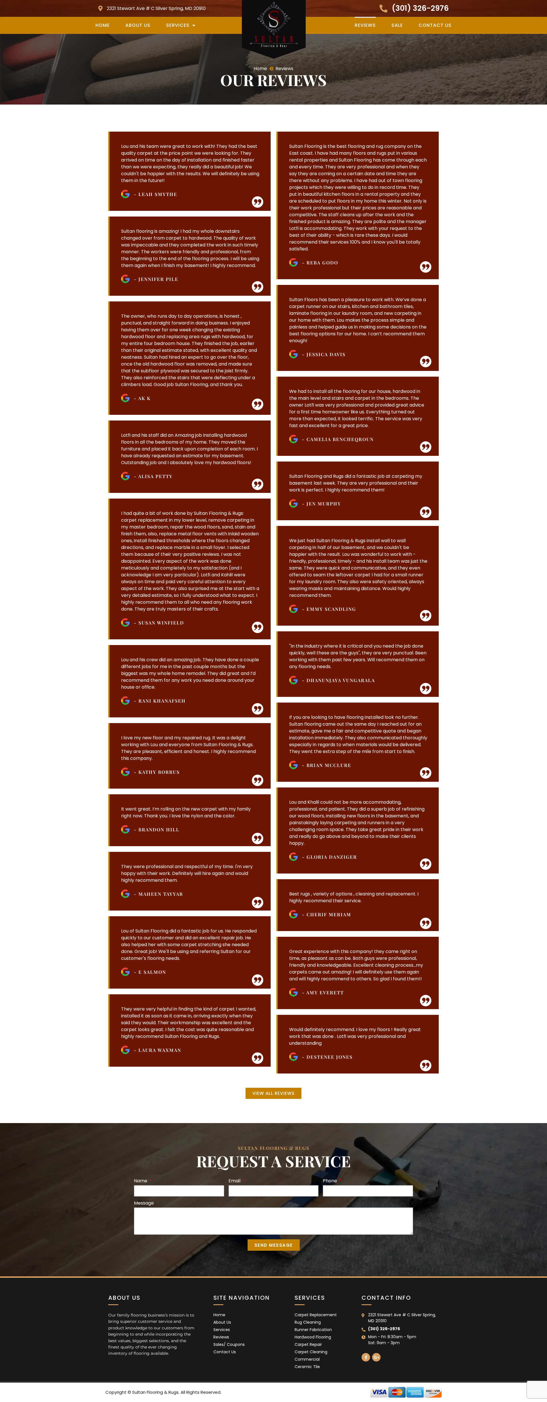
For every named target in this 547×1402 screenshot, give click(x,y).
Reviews (365, 25)
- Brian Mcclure (326, 765)
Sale (397, 25)
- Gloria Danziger (329, 857)
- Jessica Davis (324, 354)
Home (102, 25)
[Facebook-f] (366, 1357)
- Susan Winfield (159, 623)
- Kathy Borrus (157, 772)
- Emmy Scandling (329, 609)
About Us (137, 25)
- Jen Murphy (321, 504)
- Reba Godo (320, 263)
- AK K (142, 398)
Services (177, 25)
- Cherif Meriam (326, 914)
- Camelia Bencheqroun (338, 439)
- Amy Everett (323, 992)
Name (141, 1181)
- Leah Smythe (155, 194)
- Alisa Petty (153, 476)
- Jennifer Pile (156, 279)
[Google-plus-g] (376, 1357)
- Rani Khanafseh (160, 701)
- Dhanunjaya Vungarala (338, 680)
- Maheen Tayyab (158, 894)
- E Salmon (150, 972)
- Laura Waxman (157, 1050)
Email (235, 1181)
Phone (330, 1181)
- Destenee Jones (327, 1057)
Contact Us (435, 25)
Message (144, 1203)
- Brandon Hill (156, 829)
